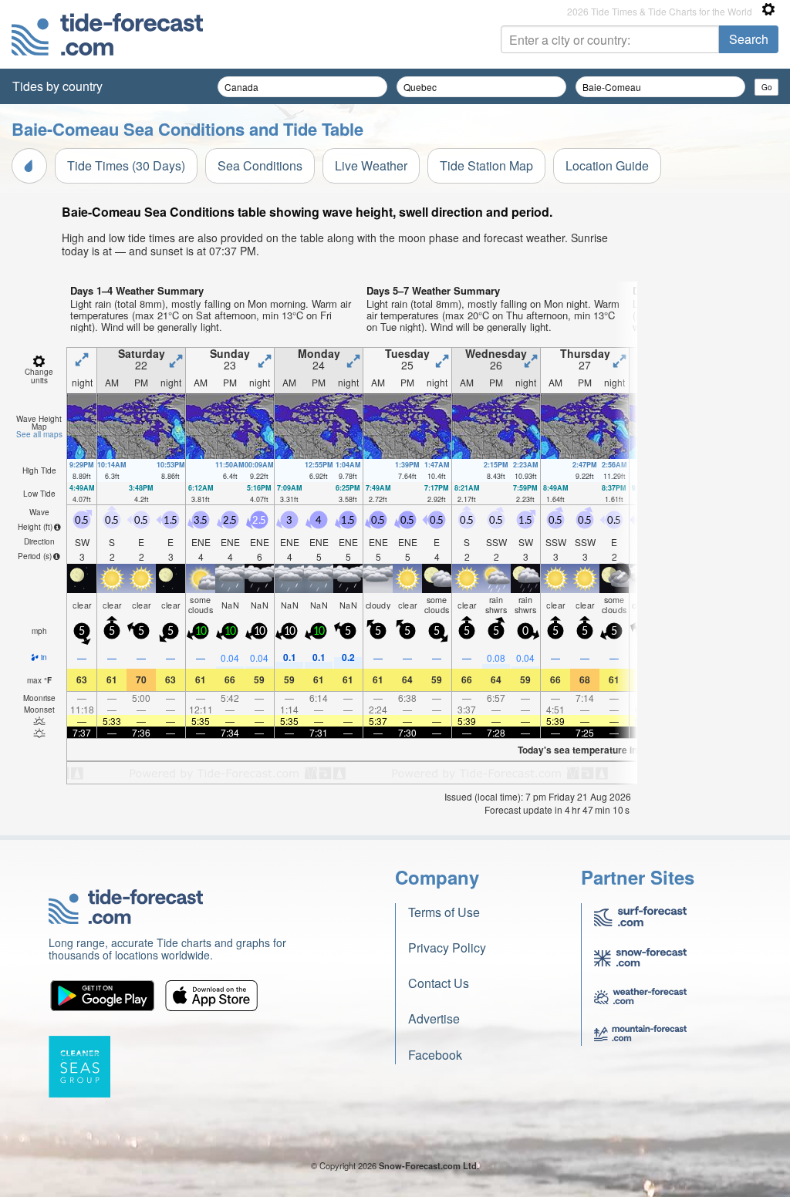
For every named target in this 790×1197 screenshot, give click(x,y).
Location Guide (607, 165)
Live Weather (371, 165)
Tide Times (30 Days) (126, 165)
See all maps (39, 434)
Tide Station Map (486, 165)
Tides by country (57, 86)
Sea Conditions (260, 165)
